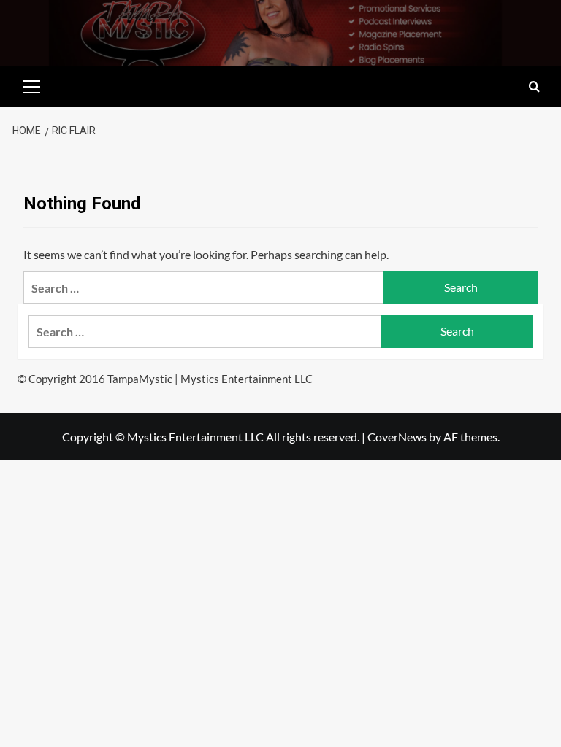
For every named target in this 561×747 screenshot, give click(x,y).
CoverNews (397, 437)
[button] (32, 84)
